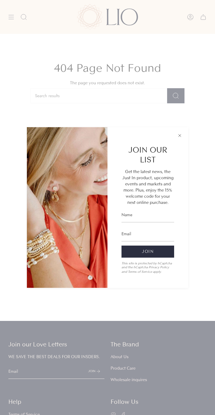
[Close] (180, 135)
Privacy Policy (159, 267)
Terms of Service (140, 272)
